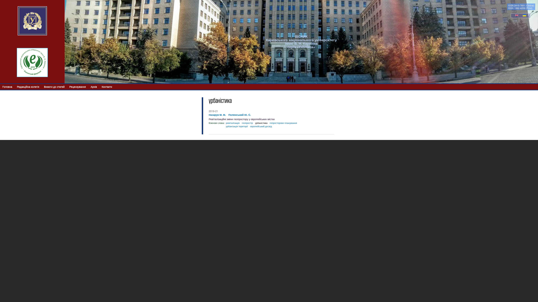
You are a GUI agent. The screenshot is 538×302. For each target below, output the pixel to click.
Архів (94, 86)
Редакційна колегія (28, 86)
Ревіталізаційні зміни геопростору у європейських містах (242, 119)
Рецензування (77, 86)
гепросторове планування (283, 123)
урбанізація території (237, 126)
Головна (7, 86)
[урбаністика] (516, 15)
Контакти (107, 86)
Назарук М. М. (217, 115)
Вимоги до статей (54, 86)
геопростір (247, 123)
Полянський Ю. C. (239, 115)
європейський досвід (261, 126)
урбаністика (261, 123)
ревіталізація (233, 123)
